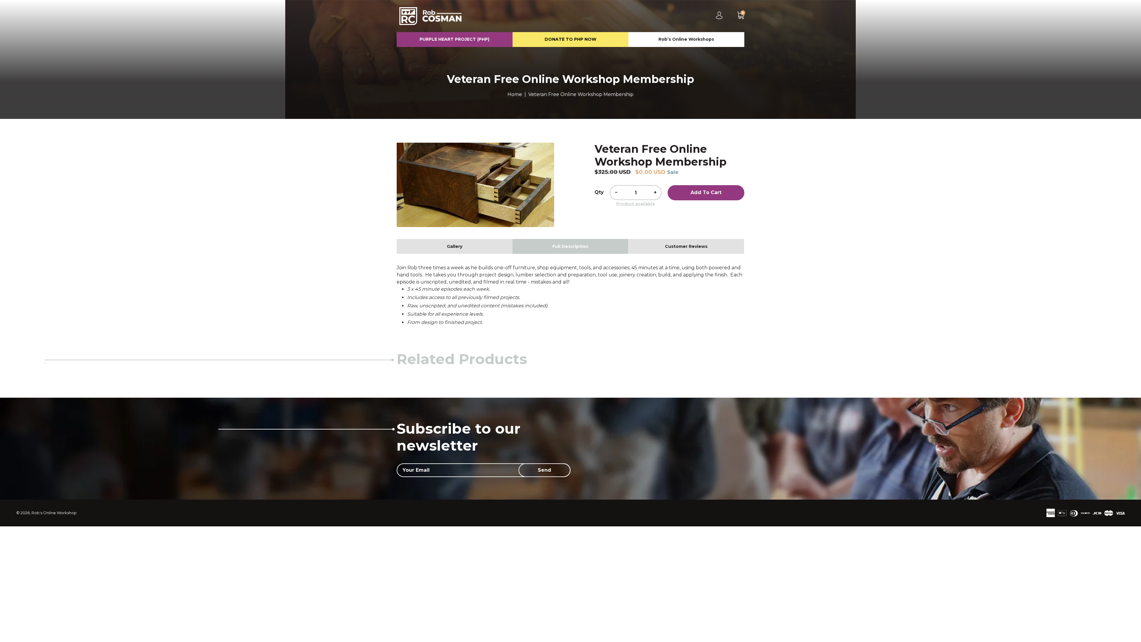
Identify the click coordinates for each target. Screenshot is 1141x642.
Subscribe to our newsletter (458, 437)
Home (515, 94)
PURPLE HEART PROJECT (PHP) (454, 39)
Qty (599, 192)
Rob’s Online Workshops (686, 39)
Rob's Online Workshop (54, 512)
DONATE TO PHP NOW (570, 39)
